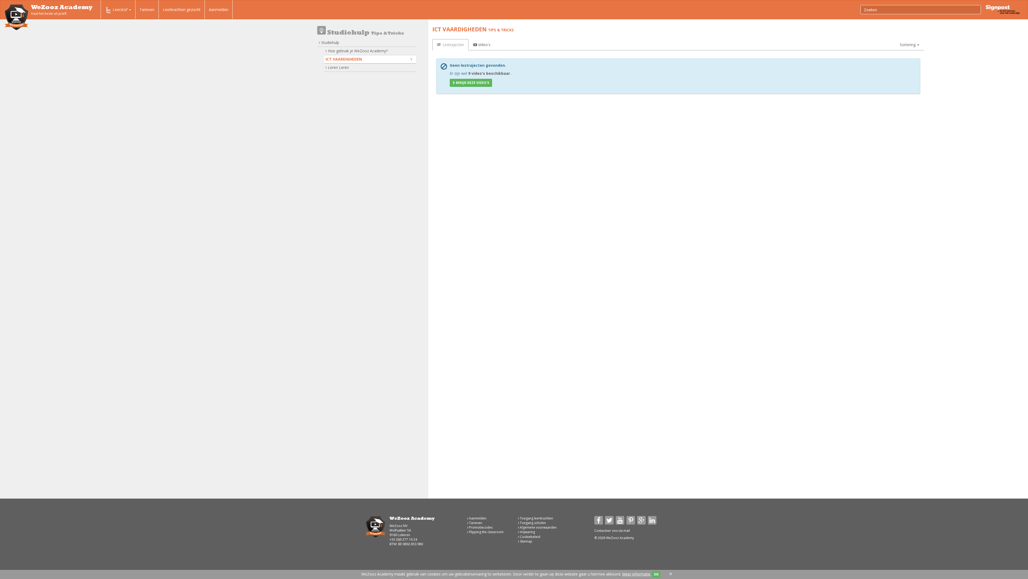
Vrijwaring (527, 532)
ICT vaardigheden (344, 59)
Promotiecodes (480, 527)
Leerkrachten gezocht (182, 9)
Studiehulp (329, 42)
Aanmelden (218, 9)
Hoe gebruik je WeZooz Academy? (357, 50)
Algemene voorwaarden (538, 527)
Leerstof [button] (120, 9)
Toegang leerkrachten (536, 518)
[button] (909, 44)
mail (626, 530)
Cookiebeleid (529, 537)
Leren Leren (338, 67)
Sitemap (525, 541)
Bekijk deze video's (472, 82)
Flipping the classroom (486, 532)
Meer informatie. (636, 574)
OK (656, 574)
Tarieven (146, 9)
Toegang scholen (532, 523)
